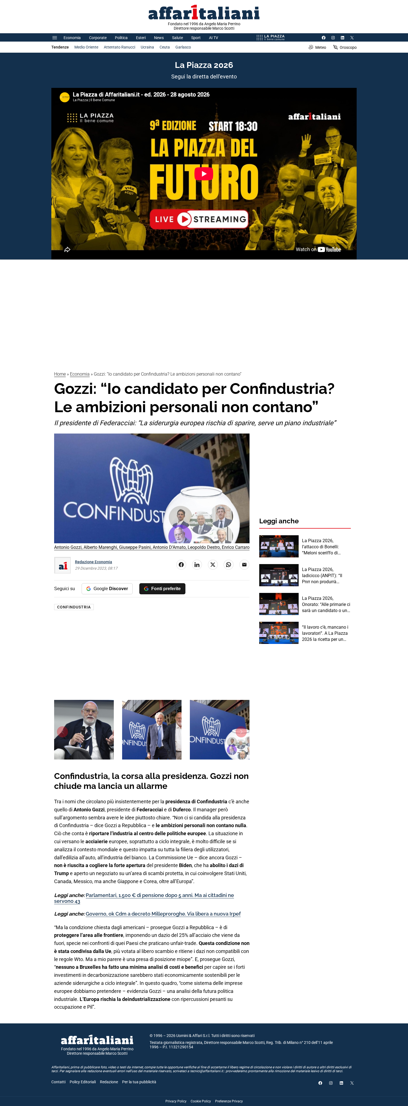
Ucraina (147, 47)
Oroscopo (348, 47)
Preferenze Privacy (229, 1101)
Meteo (320, 47)
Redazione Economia (93, 562)
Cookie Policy (201, 1101)
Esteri (141, 37)
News (159, 37)
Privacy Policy (176, 1101)
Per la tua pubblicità (139, 1082)
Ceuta (165, 47)
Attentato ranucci (119, 47)
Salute (177, 37)
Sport (196, 37)
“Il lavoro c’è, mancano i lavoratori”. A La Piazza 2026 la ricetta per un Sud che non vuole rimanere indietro (325, 634)
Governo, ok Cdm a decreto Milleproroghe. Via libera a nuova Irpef (163, 914)
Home (60, 374)
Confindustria (74, 607)
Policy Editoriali (83, 1082)
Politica (121, 37)
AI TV (213, 37)
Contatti (58, 1082)
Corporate (98, 37)
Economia (72, 37)
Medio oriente (86, 47)
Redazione (109, 1082)
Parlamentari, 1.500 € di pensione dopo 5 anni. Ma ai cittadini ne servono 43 (144, 898)
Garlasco (183, 47)
